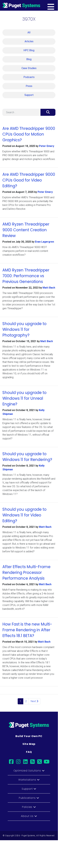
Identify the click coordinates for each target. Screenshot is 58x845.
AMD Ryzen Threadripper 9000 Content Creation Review (25, 230)
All (28, 32)
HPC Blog (28, 50)
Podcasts (29, 77)
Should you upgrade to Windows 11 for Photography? (24, 329)
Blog (28, 59)
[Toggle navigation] (56, 5)
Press (29, 86)
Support (29, 94)
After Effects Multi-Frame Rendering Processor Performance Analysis (26, 572)
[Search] (47, 112)
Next (34, 701)
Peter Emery (46, 146)
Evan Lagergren (44, 241)
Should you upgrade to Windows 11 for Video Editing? (24, 515)
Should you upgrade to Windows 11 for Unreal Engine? (24, 398)
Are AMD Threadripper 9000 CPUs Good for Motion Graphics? (28, 134)
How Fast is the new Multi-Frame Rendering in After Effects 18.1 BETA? (27, 630)
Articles (29, 41)
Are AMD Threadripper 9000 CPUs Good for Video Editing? (28, 180)
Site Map (28, 744)
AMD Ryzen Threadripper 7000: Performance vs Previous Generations (25, 275)
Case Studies (29, 68)
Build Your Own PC (28, 736)
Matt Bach (49, 287)
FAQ (29, 752)
